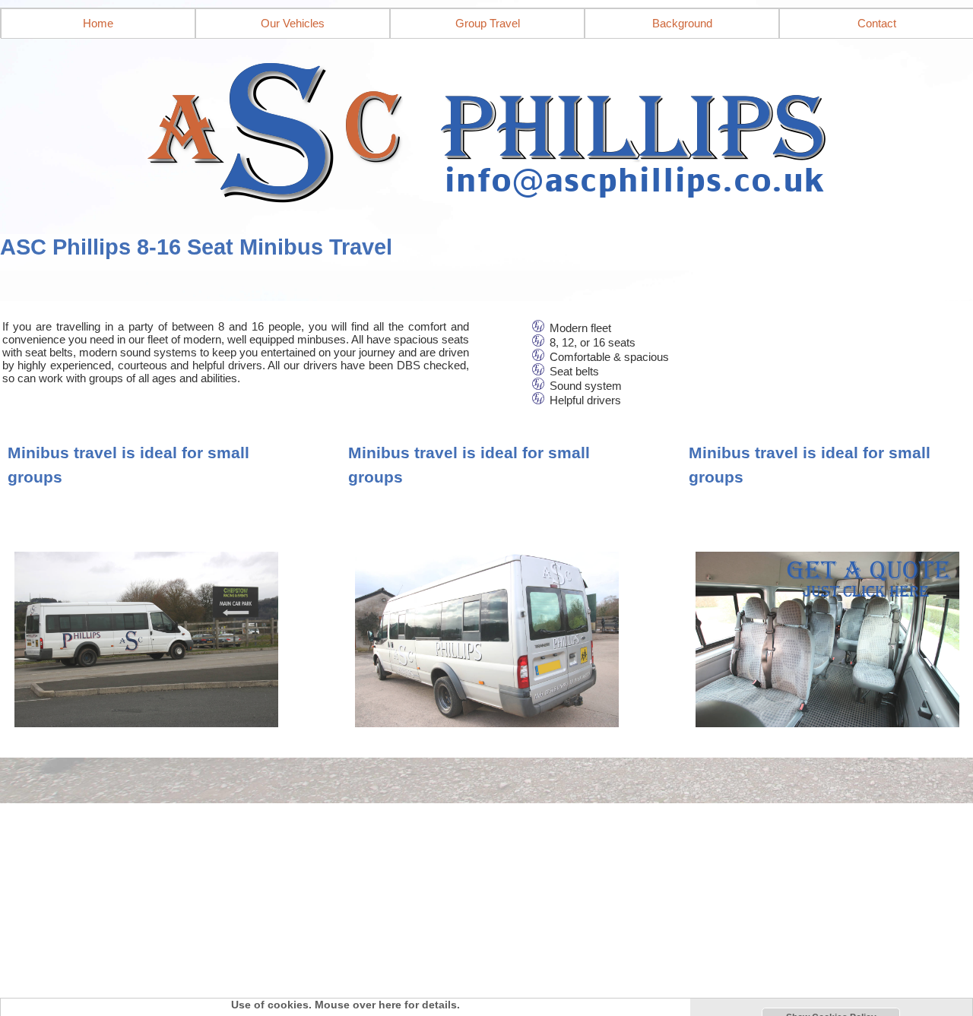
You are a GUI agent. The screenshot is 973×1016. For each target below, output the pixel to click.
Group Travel (487, 23)
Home (98, 23)
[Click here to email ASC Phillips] (486, 127)
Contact (876, 23)
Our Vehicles (293, 23)
